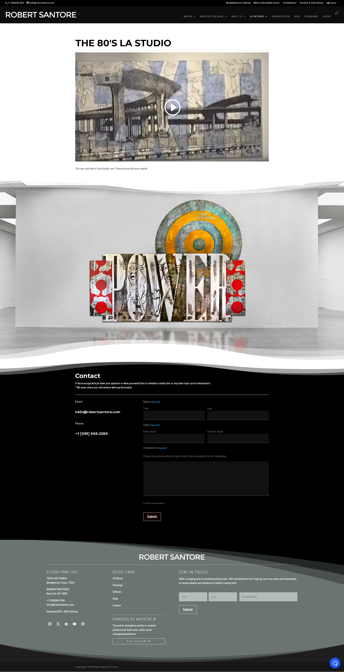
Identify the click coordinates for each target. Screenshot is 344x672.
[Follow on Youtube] (74, 624)
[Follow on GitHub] (83, 624)
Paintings (118, 585)
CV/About (118, 578)
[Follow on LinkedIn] (66, 624)
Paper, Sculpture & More (212, 16)
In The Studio (257, 16)
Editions (117, 591)
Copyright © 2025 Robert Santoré (92, 667)
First (145, 408)
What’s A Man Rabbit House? (267, 3)
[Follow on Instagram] (50, 624)
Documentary (311, 16)
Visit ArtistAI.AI (139, 641)
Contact (326, 16)
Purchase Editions (281, 16)
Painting (187, 16)
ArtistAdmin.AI (289, 3)
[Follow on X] (58, 624)
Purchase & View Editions (311, 3)
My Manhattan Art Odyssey (238, 3)
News (297, 16)
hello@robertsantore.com (97, 412)
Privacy (114, 667)
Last (209, 408)
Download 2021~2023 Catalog (62, 611)
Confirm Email (215, 431)
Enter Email (149, 431)
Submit (152, 516)
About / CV (237, 16)
